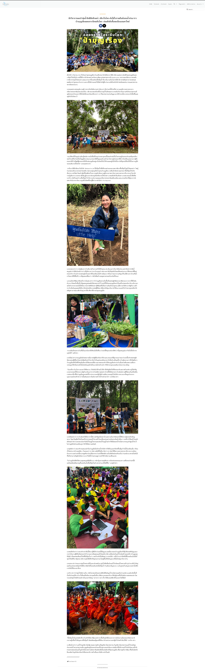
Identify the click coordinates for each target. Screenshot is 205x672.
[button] (100, 26)
